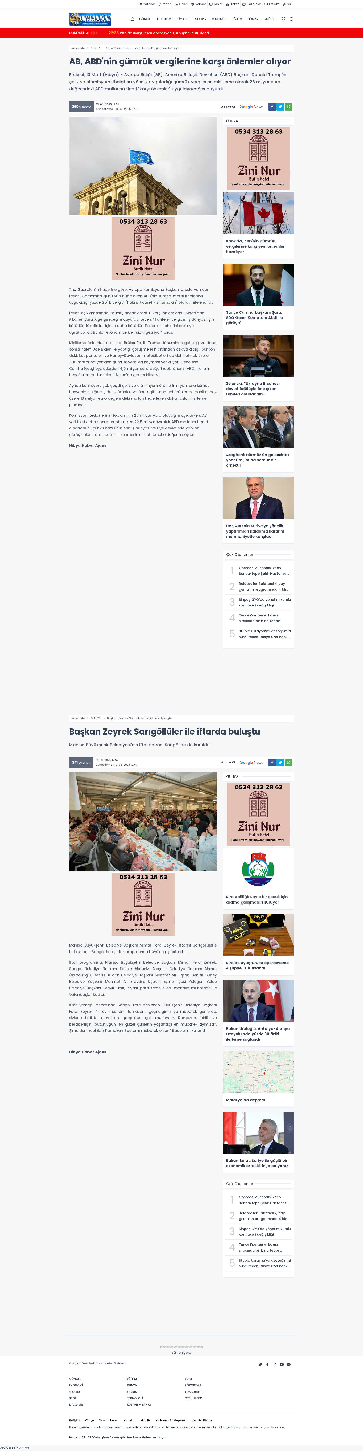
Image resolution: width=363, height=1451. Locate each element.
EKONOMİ (164, 19)
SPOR (199, 19)
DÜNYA (253, 19)
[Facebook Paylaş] (272, 107)
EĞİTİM (237, 19)
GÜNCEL (145, 19)
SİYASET (183, 19)
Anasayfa (78, 48)
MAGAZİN (219, 19)
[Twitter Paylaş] (280, 107)
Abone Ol (228, 107)
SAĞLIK (269, 19)
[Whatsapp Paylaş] (288, 107)
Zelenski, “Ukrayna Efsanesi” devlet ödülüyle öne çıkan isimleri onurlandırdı (177, 32)
